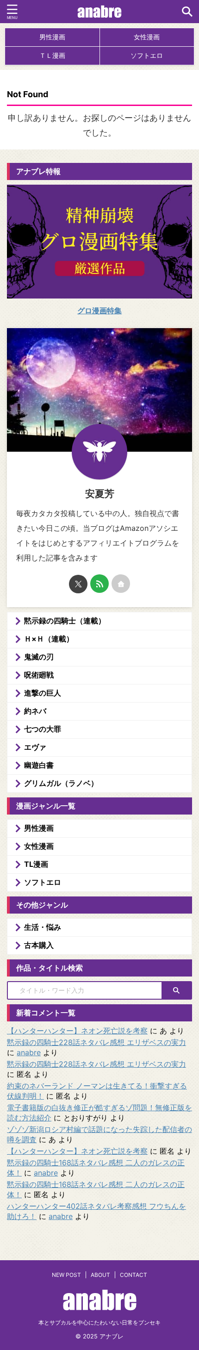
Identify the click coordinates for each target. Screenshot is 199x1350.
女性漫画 (147, 37)
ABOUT (100, 1274)
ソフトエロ (147, 55)
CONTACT (133, 1274)
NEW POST (66, 1274)
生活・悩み (42, 927)
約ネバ (35, 710)
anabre (29, 1052)
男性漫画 (52, 37)
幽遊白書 (39, 765)
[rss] (99, 583)
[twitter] (78, 584)
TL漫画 (36, 864)
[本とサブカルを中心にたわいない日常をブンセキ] (100, 12)
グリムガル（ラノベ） (61, 783)
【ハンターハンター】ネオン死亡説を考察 (77, 1030)
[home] (121, 583)
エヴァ (35, 747)
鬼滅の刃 (39, 656)
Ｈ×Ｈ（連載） (49, 638)
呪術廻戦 (39, 674)
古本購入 (39, 945)
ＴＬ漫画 (52, 55)
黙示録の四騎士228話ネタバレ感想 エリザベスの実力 (96, 1042)
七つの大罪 (42, 729)
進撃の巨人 (42, 692)
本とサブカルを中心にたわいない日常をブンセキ (99, 1322)
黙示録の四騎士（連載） (65, 620)
